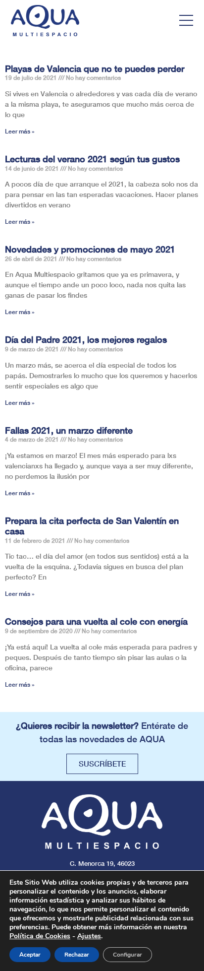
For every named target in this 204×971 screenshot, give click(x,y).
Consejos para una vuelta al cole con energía (96, 621)
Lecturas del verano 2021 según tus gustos (92, 158)
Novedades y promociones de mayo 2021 (90, 249)
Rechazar (76, 955)
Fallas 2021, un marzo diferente (69, 430)
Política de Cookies (39, 936)
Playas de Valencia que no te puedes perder (94, 68)
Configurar (127, 955)
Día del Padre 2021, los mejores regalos (86, 339)
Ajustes (89, 936)
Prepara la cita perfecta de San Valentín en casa (92, 526)
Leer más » (20, 131)
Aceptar (30, 955)
